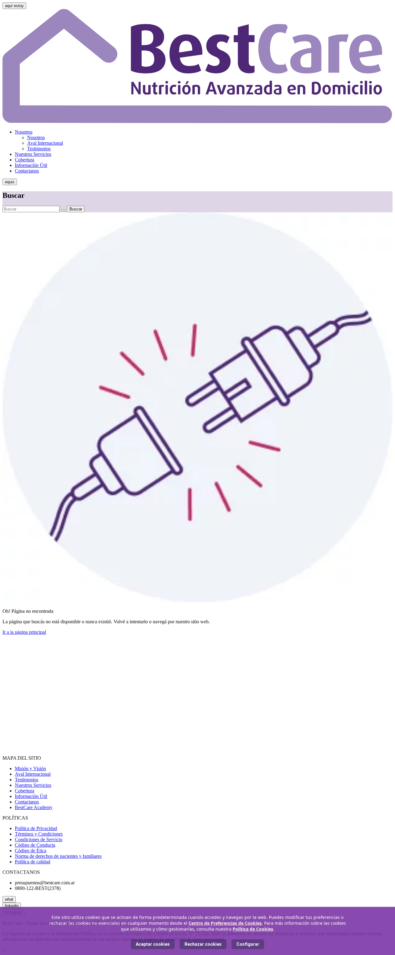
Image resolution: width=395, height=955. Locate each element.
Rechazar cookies (203, 944)
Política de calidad (32, 861)
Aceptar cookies (153, 944)
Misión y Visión (30, 768)
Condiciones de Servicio (38, 839)
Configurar (247, 944)
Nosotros (23, 132)
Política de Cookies (253, 929)
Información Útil (31, 165)
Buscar (75, 209)
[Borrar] (63, 210)
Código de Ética (30, 850)
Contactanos (27, 170)
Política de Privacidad (36, 828)
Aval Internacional (45, 143)
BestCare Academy (33, 807)
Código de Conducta (35, 845)
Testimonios (39, 148)
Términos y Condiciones (39, 834)
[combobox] (31, 209)
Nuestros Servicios (33, 154)
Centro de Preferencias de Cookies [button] (225, 923)
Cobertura (24, 159)
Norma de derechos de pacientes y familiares (58, 856)
